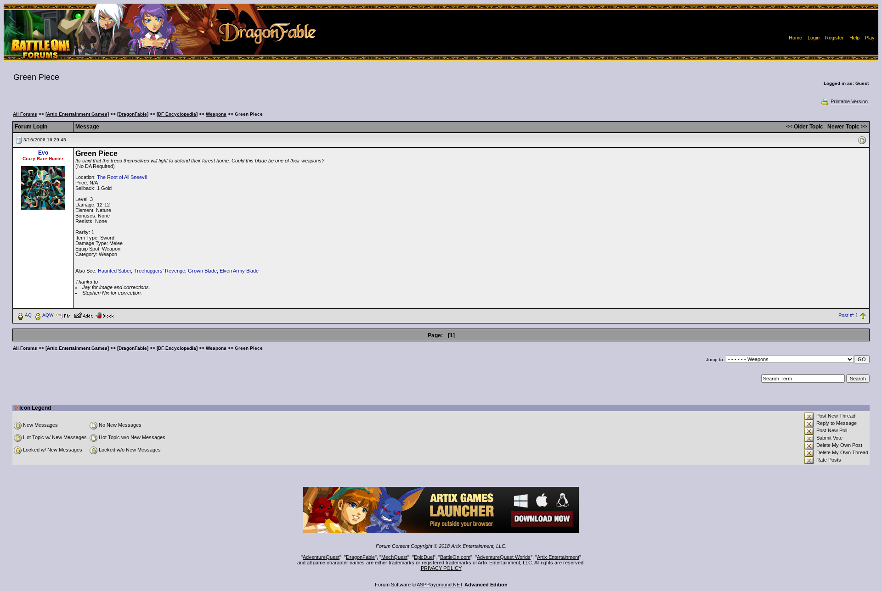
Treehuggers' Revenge (159, 270)
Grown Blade (202, 270)
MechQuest (394, 557)
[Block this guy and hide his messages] (104, 315)
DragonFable (360, 557)
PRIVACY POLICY (441, 568)
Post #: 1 (848, 315)
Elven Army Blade (239, 270)
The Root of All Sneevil (122, 177)
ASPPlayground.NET (440, 584)
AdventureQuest (321, 557)
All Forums (25, 114)
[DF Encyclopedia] (177, 114)
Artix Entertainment (558, 557)
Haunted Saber (114, 270)
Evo (43, 153)
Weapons (216, 114)
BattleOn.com (455, 557)
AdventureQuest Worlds (504, 557)
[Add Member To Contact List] (83, 315)
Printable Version (849, 101)
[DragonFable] (132, 114)
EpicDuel (424, 557)
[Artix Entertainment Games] (77, 114)
